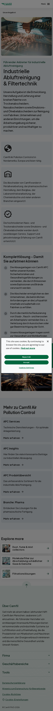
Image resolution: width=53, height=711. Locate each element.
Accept (26, 362)
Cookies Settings (26, 368)
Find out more (28, 348)
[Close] (48, 341)
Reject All (26, 357)
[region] (26, 355)
